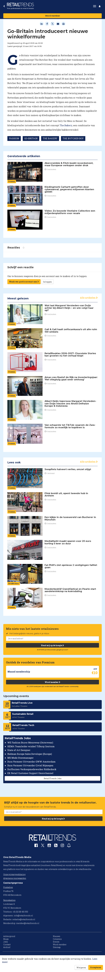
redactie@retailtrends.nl (23, 919)
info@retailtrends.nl (23, 915)
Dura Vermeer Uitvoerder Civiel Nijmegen (30, 765)
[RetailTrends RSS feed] (55, 846)
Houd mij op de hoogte (52, 645)
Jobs (5, 941)
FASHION (14, 138)
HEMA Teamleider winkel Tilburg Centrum (31, 746)
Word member (52, 16)
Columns (57, 939)
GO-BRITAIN (31, 138)
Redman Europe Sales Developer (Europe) (29, 753)
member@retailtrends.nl (27, 923)
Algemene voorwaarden (14, 878)
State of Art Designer (18, 750)
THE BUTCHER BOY (73, 138)
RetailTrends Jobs (52, 778)
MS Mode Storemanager (20, 757)
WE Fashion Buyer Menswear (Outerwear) (30, 742)
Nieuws (56, 936)
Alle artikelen (88, 297)
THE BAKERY (50, 138)
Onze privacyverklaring (14, 874)
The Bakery (66, 125)
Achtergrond (9, 936)
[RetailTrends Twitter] (42, 846)
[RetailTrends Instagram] (62, 846)
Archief (6, 947)
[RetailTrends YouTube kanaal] (49, 846)
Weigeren (81, 967)
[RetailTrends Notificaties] (68, 846)
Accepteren (95, 967)
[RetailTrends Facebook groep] (36, 846)
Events (56, 941)
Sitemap (57, 947)
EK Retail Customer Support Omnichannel (30, 773)
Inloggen (47, 281)
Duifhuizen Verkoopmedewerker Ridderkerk (31, 769)
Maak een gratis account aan (23, 281)
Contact (7, 944)
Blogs (6, 939)
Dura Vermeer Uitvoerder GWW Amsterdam (31, 761)
